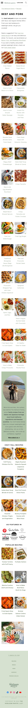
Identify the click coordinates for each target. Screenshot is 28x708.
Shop (14, 668)
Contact (14, 672)
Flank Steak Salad (10, 47)
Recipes (19, 8)
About (14, 664)
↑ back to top (14, 655)
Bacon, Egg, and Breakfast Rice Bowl (13, 40)
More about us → (14, 437)
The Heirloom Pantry (8, 8)
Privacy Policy (14, 675)
